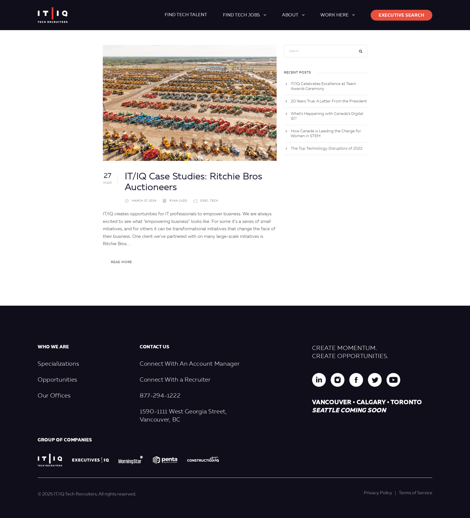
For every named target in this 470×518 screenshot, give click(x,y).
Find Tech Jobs (241, 15)
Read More (121, 262)
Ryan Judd (178, 201)
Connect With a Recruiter (175, 380)
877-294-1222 (160, 396)
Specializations (58, 364)
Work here (334, 15)
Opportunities (57, 380)
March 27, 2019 (144, 201)
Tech (214, 201)
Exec (204, 201)
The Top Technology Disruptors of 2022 (327, 149)
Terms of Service (415, 493)
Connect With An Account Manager (190, 364)
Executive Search (401, 15)
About (290, 15)
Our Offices (54, 396)
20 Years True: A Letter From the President (329, 101)
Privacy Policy (378, 493)
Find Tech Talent (186, 15)
